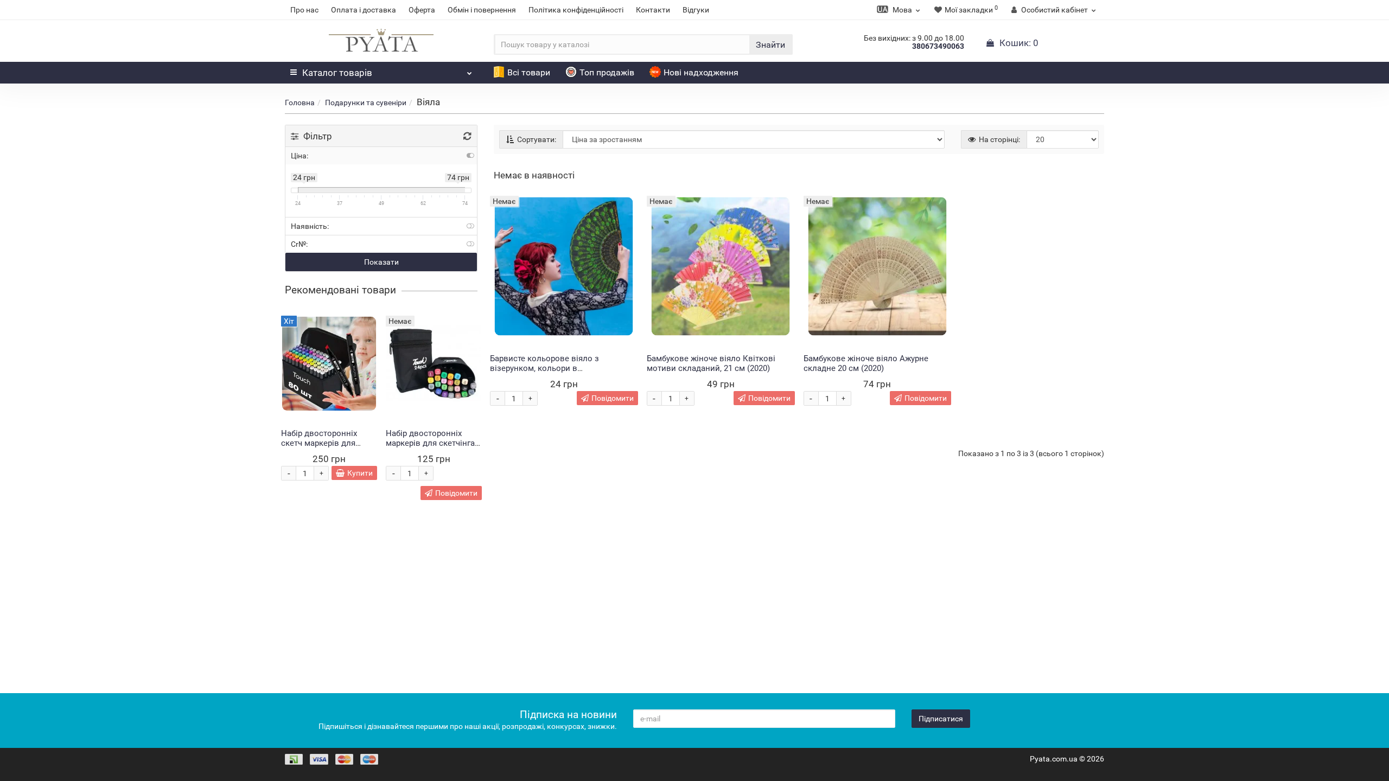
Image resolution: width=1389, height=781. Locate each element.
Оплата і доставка (363, 9)
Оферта (422, 9)
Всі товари (528, 72)
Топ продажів (606, 72)
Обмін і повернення (482, 9)
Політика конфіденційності (575, 9)
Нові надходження (701, 72)
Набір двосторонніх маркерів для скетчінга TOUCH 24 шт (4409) (430, 443)
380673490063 (938, 46)
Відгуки (696, 9)
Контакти (653, 9)
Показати (381, 262)
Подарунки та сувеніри (365, 102)
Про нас (304, 9)
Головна (300, 102)
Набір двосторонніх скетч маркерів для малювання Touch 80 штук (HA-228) (321, 448)
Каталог (337, 72)
